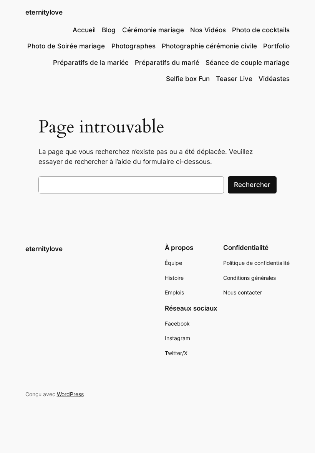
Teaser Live (234, 79)
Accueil (84, 30)
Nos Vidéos (208, 30)
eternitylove (44, 12)
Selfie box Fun (188, 79)
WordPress (70, 394)
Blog (109, 30)
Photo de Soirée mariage (66, 46)
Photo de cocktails (261, 30)
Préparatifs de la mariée (91, 62)
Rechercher (252, 184)
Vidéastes (274, 79)
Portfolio (276, 46)
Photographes (133, 46)
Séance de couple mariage (248, 62)
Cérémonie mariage (153, 30)
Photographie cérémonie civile (209, 46)
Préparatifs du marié (167, 62)
